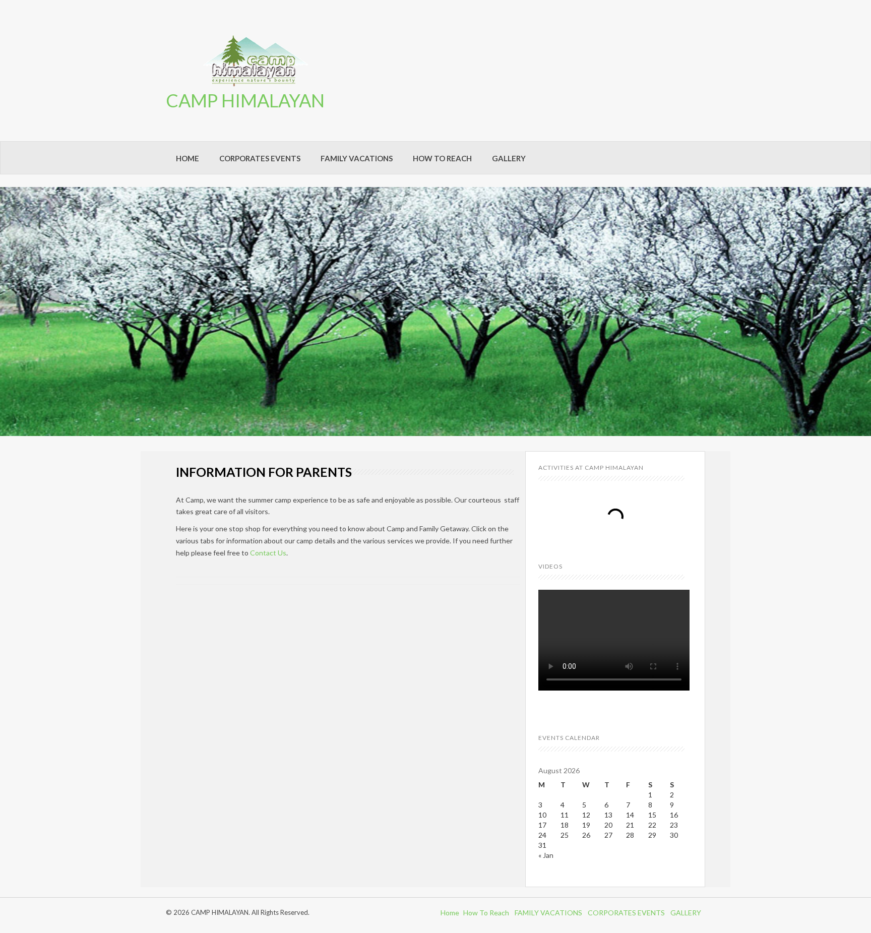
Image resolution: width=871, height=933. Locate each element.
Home (450, 912)
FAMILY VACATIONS (357, 158)
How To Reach (486, 912)
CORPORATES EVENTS (259, 158)
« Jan (545, 855)
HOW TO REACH (442, 158)
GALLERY (509, 158)
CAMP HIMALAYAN (245, 100)
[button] (7, 311)
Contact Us (268, 552)
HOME (187, 158)
